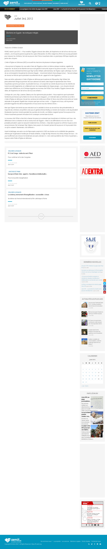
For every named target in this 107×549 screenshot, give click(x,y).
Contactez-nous (96, 541)
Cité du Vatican (37, 3)
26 (92, 379)
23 (83, 379)
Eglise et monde (47, 3)
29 (101, 379)
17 (86, 375)
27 (95, 379)
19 (92, 375)
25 (89, 379)
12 (92, 372)
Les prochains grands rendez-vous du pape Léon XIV (86, 416)
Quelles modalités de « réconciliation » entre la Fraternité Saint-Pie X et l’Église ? (94, 342)
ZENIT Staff (9, 40)
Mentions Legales (75, 541)
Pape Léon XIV (28, 3)
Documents (56, 3)
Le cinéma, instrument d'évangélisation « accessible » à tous (28, 195)
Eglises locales (14, 151)
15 (101, 372)
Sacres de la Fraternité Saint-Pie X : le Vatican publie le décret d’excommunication (95, 304)
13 (95, 372)
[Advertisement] (41, 231)
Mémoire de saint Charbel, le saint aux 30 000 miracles (95, 312)
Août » (86, 386)
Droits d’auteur (86, 541)
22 (101, 375)
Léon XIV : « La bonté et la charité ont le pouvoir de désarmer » (60, 9)
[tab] (87, 503)
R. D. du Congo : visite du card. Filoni (20, 153)
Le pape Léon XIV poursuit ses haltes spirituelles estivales (86, 429)
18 (89, 375)
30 (83, 382)
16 (83, 375)
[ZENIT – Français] (13, 3)
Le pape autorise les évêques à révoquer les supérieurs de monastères (95, 331)
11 (89, 372)
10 (86, 372)
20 (95, 375)
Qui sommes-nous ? (46, 541)
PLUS (41, 216)
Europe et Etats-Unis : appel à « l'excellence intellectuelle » (27, 174)
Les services (65, 541)
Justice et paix (14, 171)
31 (86, 382)
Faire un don (64, 3)
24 (86, 379)
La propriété (57, 541)
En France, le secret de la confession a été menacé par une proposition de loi (95, 322)
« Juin (83, 386)
